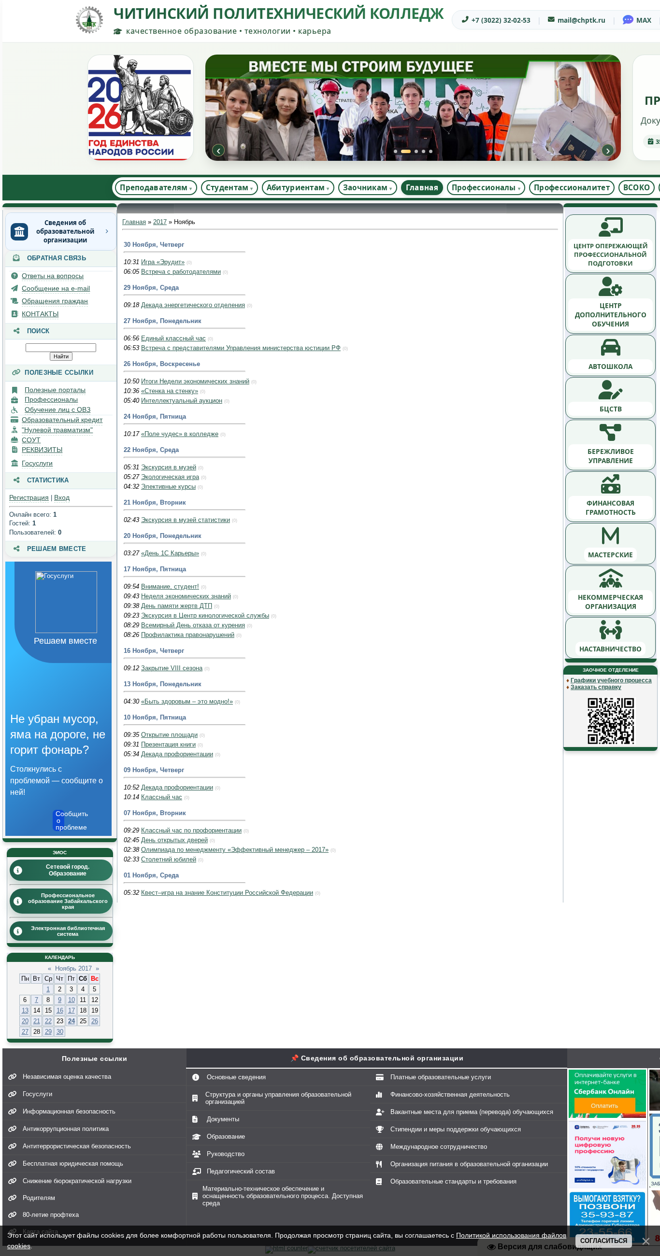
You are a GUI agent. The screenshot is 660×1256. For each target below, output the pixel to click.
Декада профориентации (177, 754)
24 (71, 1021)
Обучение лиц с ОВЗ (57, 409)
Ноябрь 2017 (73, 968)
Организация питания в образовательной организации (469, 1164)
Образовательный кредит (62, 419)
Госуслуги (37, 463)
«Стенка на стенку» (169, 391)
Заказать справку (596, 687)
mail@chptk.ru (581, 20)
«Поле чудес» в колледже (179, 433)
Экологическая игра (170, 476)
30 (60, 1031)
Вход (62, 497)
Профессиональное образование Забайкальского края (68, 901)
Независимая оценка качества (67, 1076)
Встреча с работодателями (181, 271)
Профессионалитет (572, 187)
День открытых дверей (174, 840)
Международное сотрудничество (438, 1146)
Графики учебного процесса (611, 680)
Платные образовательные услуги (440, 1077)
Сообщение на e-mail (56, 288)
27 (25, 1031)
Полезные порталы (55, 390)
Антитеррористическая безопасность (77, 1146)
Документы (223, 1119)
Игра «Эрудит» (163, 262)
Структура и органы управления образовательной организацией (278, 1098)
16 (60, 1010)
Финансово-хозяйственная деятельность (450, 1094)
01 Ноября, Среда (151, 875)
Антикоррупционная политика (66, 1128)
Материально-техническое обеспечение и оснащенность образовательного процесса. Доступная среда (282, 1196)
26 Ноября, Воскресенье (162, 363)
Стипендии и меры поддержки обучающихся (455, 1129)
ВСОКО (636, 187)
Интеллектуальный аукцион (181, 400)
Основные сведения (236, 1077)
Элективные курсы (168, 486)
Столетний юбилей (168, 859)
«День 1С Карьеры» (170, 553)
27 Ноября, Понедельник (162, 321)
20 (25, 1021)
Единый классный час (173, 338)
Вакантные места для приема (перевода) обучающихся (471, 1111)
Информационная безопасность (69, 1111)
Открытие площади (169, 734)
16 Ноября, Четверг (154, 650)
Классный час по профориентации (191, 830)
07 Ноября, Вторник (155, 813)
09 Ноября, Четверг (154, 770)
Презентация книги (168, 744)
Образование (226, 1136)
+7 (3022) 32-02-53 (501, 20)
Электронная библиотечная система (68, 931)
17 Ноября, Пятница (155, 569)
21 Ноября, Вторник (155, 502)
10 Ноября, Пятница (155, 717)
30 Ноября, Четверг (154, 244)
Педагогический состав (241, 1171)
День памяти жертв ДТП (176, 605)
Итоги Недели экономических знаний (195, 381)
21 (36, 1021)
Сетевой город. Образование (67, 870)
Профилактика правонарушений (187, 634)
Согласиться (603, 1240)
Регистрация (29, 497)
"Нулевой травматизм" (57, 430)
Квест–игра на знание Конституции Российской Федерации (227, 892)
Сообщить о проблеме (60, 820)
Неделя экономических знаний (186, 596)
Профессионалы (51, 399)
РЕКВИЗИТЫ (42, 449)
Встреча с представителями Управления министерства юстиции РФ (241, 348)
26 (94, 1021)
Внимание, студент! (170, 586)
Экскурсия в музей (168, 467)
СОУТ (31, 440)
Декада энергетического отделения (193, 305)
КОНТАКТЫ (40, 314)
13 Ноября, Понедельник (162, 684)
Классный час (161, 797)
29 (48, 1031)
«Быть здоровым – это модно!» (187, 701)
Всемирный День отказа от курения (193, 625)
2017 (160, 222)
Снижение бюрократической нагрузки (77, 1181)
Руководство (225, 1153)
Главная (422, 187)
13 (25, 1010)
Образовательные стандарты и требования (453, 1181)
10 (71, 999)
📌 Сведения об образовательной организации (377, 1058)
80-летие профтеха (51, 1214)
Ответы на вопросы (53, 276)
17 (71, 1010)
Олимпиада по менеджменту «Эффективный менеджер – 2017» (235, 849)
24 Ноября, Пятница (155, 416)
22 (48, 1021)
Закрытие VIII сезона (171, 668)
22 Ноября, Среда (151, 449)
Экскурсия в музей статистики (185, 519)
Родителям (39, 1197)
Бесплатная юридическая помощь (73, 1163)
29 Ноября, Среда (151, 287)
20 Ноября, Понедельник (162, 535)
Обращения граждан (55, 301)
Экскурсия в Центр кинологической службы (205, 615)
